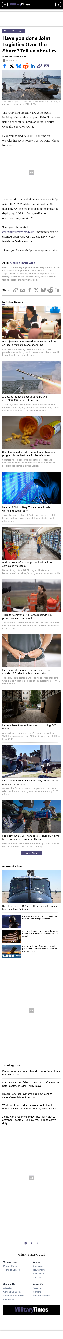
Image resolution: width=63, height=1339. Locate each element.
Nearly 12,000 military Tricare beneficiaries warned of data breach (27, 508)
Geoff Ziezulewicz (15, 56)
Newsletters (39, 1269)
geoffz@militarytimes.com (18, 232)
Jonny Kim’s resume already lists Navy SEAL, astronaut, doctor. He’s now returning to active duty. (29, 1120)
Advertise (7, 1287)
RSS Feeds (38, 1273)
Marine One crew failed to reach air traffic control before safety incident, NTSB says (30, 1084)
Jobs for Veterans (41, 1295)
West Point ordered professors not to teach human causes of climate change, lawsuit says (29, 1106)
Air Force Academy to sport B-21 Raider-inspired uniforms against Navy (40, 917)
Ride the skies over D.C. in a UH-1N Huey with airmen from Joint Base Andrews (29, 907)
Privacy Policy (10, 1265)
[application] (31, 886)
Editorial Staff (9, 1299)
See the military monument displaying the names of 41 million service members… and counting (41, 934)
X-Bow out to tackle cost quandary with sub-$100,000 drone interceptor (25, 398)
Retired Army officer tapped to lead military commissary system (27, 564)
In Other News (11, 302)
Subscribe (38, 1265)
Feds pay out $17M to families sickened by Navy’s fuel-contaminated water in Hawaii (31, 837)
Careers (37, 1291)
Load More (32, 853)
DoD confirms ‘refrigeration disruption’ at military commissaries (31, 1072)
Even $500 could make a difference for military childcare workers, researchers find (29, 343)
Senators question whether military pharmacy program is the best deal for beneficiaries (28, 453)
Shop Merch (39, 1277)
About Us (37, 1287)
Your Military (13, 31)
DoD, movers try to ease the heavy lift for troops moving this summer (30, 782)
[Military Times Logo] (20, 4)
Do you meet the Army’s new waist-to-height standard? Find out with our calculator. (28, 671)
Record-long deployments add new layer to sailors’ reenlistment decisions (27, 1095)
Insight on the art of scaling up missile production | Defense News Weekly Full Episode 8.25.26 (39, 949)
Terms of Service (11, 1269)
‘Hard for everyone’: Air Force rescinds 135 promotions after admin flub (27, 616)
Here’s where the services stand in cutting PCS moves (29, 726)
